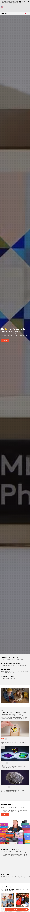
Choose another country (6, 9)
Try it (15, 909)
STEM (2, 739)
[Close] (28, 2)
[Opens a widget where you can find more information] (25, 909)
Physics (3, 763)
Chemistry (4, 787)
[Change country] (25, 13)
